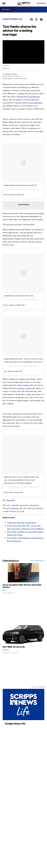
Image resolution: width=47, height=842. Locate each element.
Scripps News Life (12, 19)
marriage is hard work (26, 388)
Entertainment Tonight (35, 213)
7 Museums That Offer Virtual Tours (21, 522)
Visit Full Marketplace (37, 560)
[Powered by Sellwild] (41, 687)
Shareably (10, 500)
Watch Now (40, 3)
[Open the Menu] (4, 3)
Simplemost (34, 505)
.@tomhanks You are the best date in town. (19, 296)
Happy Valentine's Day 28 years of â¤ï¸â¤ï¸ (19, 185)
